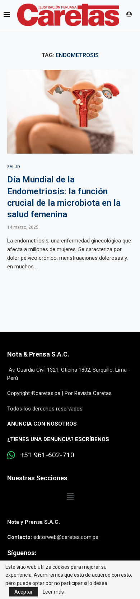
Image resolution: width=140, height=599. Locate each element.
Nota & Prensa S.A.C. (38, 354)
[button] (70, 496)
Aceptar (23, 592)
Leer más (53, 591)
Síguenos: (21, 553)
